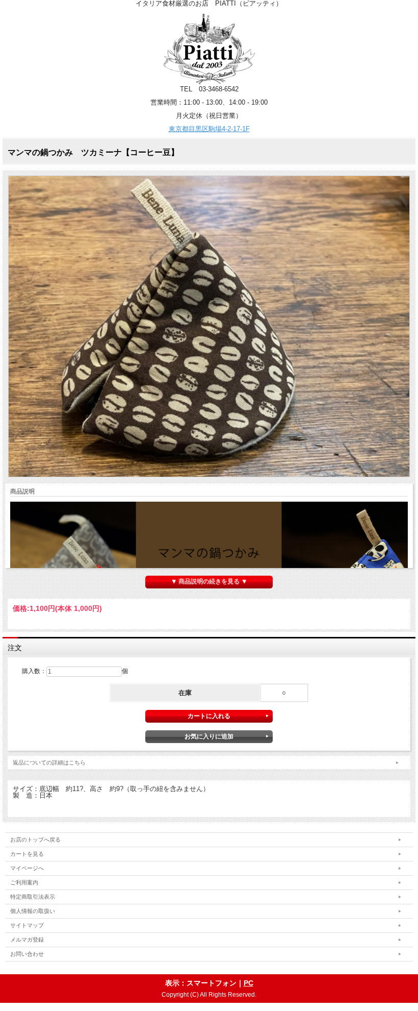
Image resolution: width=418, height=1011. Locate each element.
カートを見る (27, 854)
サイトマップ (27, 925)
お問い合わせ (27, 954)
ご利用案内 (24, 882)
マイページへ (27, 868)
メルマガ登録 (27, 939)
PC (248, 983)
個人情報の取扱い (32, 911)
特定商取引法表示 (32, 897)
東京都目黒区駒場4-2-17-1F (209, 129)
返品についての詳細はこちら (49, 762)
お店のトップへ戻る (35, 839)
